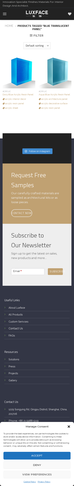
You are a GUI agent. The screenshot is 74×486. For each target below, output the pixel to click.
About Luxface (17, 307)
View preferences (37, 474)
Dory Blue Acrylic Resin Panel (18, 94)
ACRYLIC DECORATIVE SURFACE (54, 103)
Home (9, 25)
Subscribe (56, 271)
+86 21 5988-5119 (28, 420)
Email (17, 271)
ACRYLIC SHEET (11, 108)
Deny (37, 465)
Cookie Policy (30, 482)
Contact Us (16, 328)
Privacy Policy (44, 482)
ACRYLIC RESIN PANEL (14, 103)
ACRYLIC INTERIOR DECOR (15, 99)
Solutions (14, 359)
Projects (13, 373)
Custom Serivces (18, 321)
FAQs (12, 335)
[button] (69, 426)
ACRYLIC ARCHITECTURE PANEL (54, 99)
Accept (37, 455)
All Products (16, 314)
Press (12, 366)
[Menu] (5, 14)
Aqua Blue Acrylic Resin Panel (54, 94)
